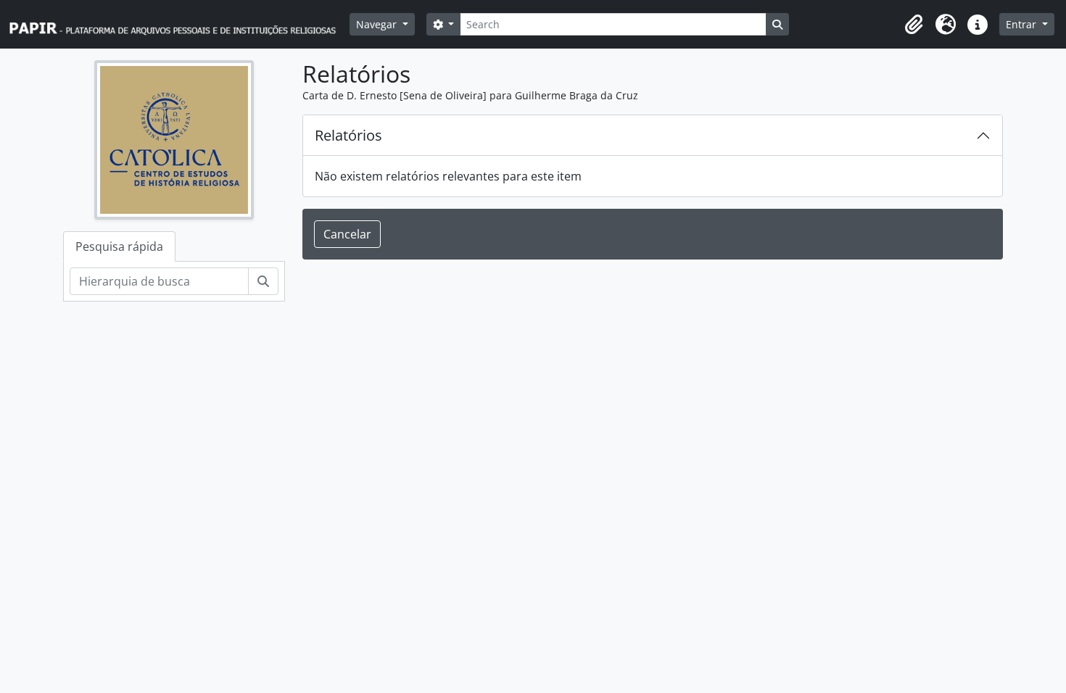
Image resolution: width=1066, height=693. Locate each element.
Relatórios (348, 135)
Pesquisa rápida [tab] (119, 246)
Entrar (1022, 24)
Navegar (378, 24)
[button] (914, 25)
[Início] (179, 24)
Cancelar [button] (347, 234)
